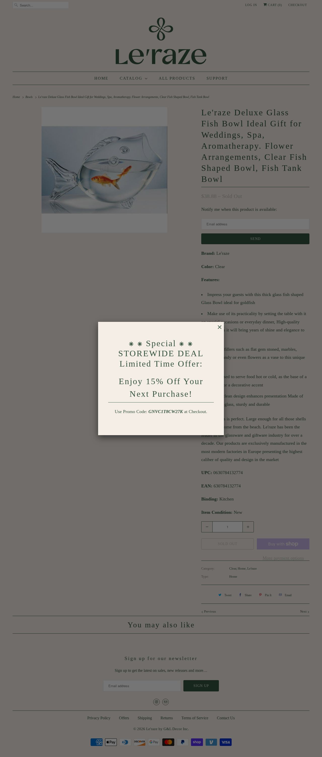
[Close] (217, 329)
